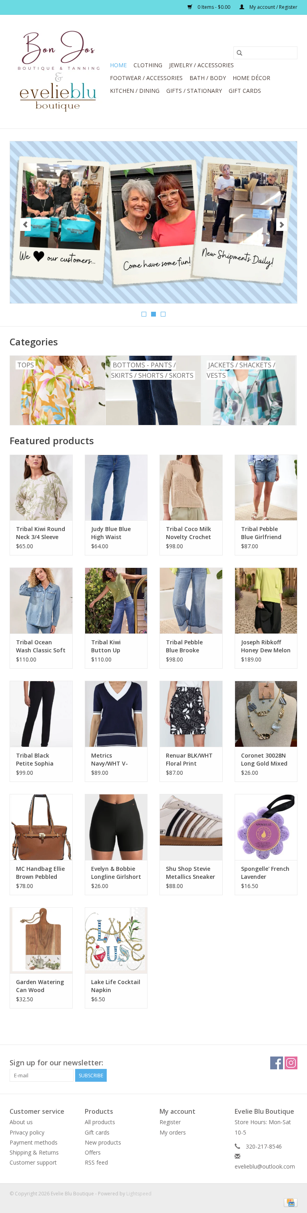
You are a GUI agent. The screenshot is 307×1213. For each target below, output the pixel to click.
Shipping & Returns (34, 1152)
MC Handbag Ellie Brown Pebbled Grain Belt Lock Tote (40, 873)
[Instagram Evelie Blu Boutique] (291, 1063)
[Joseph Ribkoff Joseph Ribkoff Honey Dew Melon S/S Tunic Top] (266, 600)
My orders (172, 1132)
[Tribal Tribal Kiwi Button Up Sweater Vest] (116, 600)
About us (21, 1122)
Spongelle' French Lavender (265, 872)
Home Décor (251, 78)
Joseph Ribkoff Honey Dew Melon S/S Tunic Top (266, 646)
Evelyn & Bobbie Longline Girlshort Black (116, 873)
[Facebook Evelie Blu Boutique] (276, 1063)
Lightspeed (139, 1193)
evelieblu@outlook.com (265, 1166)
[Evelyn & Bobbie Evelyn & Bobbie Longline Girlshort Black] (116, 827)
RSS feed (96, 1162)
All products (100, 1122)
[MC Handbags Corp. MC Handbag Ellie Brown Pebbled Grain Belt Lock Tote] (41, 827)
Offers (93, 1152)
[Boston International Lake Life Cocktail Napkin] (116, 940)
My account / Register (272, 7)
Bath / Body (207, 78)
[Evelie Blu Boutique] (59, 71)
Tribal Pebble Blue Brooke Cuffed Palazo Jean (185, 646)
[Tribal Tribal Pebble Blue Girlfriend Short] (266, 488)
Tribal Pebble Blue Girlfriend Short (261, 533)
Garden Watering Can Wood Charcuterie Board (40, 986)
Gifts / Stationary (194, 90)
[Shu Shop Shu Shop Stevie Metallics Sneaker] (191, 827)
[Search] (239, 52)
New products (103, 1142)
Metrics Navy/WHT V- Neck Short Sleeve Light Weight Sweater (116, 760)
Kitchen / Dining (134, 90)
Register (170, 1122)
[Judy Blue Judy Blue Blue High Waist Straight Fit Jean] (116, 488)
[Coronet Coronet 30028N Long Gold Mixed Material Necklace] (266, 714)
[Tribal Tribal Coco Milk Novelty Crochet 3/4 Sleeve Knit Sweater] (191, 488)
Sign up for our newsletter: (56, 1063)
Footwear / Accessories (146, 78)
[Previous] (25, 224)
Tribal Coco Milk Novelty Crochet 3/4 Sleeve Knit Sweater (188, 533)
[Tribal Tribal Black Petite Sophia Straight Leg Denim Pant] (41, 714)
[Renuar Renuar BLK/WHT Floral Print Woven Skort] (191, 714)
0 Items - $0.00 (213, 7)
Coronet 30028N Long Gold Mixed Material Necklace (264, 760)
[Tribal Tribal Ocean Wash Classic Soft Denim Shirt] (41, 600)
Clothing (148, 65)
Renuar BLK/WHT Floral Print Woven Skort (189, 760)
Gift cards (245, 90)
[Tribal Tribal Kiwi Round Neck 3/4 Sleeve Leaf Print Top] (41, 488)
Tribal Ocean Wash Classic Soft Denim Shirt (41, 646)
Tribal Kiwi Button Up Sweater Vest (109, 646)
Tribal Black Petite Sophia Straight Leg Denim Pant (35, 760)
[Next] (281, 224)
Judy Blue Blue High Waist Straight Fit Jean (114, 533)
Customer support (33, 1162)
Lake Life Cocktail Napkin (115, 986)
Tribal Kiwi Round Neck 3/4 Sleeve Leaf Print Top (40, 533)
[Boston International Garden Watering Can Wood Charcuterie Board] (41, 940)
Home (118, 65)
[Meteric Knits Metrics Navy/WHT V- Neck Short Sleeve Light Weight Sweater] (116, 714)
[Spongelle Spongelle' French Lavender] (266, 827)
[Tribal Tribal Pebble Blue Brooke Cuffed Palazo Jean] (191, 600)
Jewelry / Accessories (201, 65)
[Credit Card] (289, 1202)
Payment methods (34, 1142)
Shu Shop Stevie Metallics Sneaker (190, 872)
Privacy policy (27, 1132)
